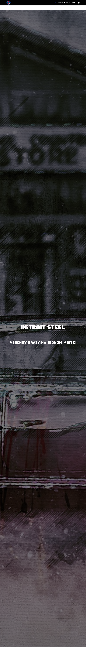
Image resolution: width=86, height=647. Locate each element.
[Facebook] (79, 3)
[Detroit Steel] (8, 2)
